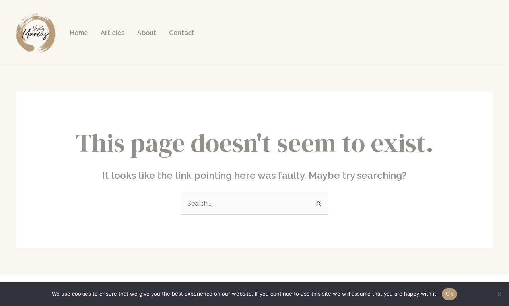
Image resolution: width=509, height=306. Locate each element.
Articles (112, 33)
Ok (449, 294)
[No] (499, 294)
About (146, 33)
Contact (181, 33)
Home (79, 33)
